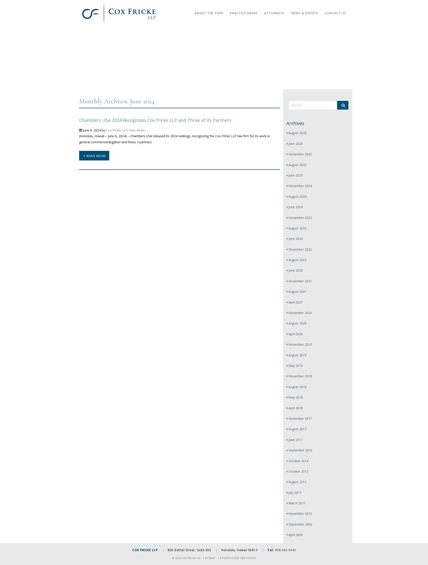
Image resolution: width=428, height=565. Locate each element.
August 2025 (297, 165)
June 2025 (295, 175)
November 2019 (300, 344)
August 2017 (297, 429)
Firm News (137, 130)
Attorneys (274, 13)
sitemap (210, 558)
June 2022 (295, 270)
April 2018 (295, 408)
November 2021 (300, 281)
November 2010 (300, 513)
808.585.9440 (285, 550)
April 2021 (295, 302)
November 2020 (300, 313)
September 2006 (300, 524)
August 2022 (297, 260)
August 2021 (297, 291)
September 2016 (300, 450)
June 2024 (295, 207)
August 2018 (297, 387)
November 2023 (300, 218)
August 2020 (297, 323)
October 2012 (298, 471)
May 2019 (295, 366)
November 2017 (300, 418)
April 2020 (295, 334)
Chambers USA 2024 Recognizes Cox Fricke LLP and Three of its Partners (155, 120)
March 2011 (297, 503)
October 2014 (298, 461)
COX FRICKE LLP (145, 550)
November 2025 (300, 154)
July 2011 (294, 492)
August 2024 (297, 196)
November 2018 (300, 376)
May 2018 (295, 397)
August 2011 (297, 482)
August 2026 (297, 133)
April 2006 (295, 535)
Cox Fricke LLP (116, 130)
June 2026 (295, 143)
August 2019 (297, 355)
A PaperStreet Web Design (238, 558)
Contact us (335, 13)
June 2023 (295, 239)
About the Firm (208, 13)
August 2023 (297, 228)
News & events (304, 13)
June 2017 (295, 440)
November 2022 (300, 249)
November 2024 (300, 186)
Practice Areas (243, 13)
